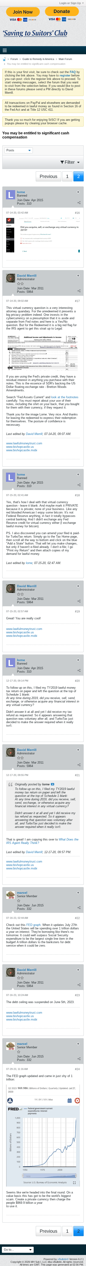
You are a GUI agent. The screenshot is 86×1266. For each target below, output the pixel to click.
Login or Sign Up (70, 3)
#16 (77, 212)
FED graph (33, 925)
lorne (29, 563)
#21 (77, 775)
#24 (77, 1069)
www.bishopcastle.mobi (21, 450)
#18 (77, 495)
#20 (77, 680)
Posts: (21, 203)
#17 (77, 301)
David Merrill (34, 434)
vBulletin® (63, 1259)
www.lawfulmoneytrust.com (24, 443)
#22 (77, 918)
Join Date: (24, 200)
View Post (52, 784)
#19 (77, 611)
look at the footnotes (64, 397)
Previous (48, 176)
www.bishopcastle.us (20, 446)
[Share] (78, 202)
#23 (77, 995)
